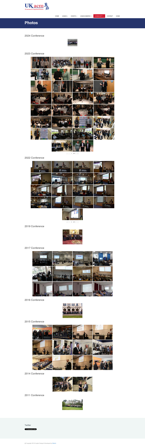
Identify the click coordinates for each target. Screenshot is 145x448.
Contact (110, 16)
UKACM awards (85, 16)
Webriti (54, 443)
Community (99, 16)
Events (73, 16)
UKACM (64, 16)
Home (57, 16)
